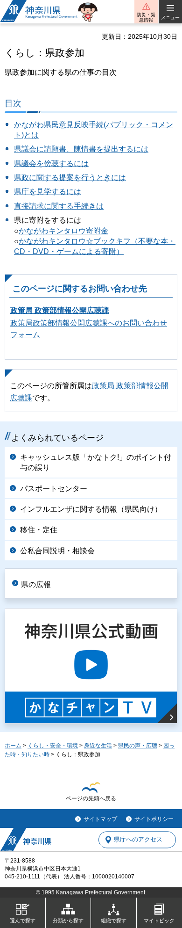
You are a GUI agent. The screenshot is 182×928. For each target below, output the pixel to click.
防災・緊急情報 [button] (146, 17)
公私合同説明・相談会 (57, 551)
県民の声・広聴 (137, 745)
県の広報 (36, 584)
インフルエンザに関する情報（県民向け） (91, 509)
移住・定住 (38, 530)
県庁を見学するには (47, 192)
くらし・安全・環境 (53, 745)
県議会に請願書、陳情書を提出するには (81, 149)
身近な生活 (98, 745)
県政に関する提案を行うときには (70, 177)
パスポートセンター (53, 489)
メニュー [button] (170, 17)
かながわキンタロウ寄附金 (63, 231)
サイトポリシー (154, 819)
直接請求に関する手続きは (59, 206)
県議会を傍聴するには (51, 163)
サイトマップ (100, 819)
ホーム (13, 745)
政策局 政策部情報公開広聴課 (59, 310)
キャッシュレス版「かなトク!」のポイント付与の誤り (95, 462)
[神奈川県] (25, 839)
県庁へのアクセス (138, 839)
